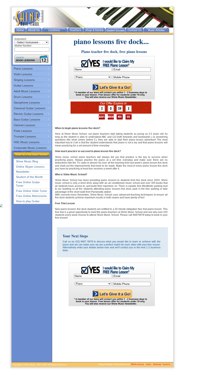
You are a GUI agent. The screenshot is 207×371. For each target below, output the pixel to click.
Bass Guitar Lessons (27, 119)
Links (148, 364)
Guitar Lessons (23, 85)
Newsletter (23, 171)
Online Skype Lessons (30, 166)
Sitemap (157, 364)
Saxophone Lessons (27, 102)
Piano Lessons (23, 68)
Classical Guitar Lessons (29, 108)
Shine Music (18, 151)
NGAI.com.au (137, 364)
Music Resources (156, 30)
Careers (166, 364)
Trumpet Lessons (25, 136)
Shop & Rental (94, 30)
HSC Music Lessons (26, 142)
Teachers (75, 30)
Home (20, 30)
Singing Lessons (24, 79)
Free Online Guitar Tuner (28, 184)
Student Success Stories (115, 30)
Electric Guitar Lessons (28, 113)
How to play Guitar (28, 201)
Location (54, 30)
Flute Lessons (23, 130)
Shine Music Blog (27, 161)
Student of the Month (29, 177)
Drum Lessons (23, 96)
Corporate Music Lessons (30, 147)
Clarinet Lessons (24, 125)
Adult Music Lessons (27, 91)
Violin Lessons (23, 74)
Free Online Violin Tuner (31, 190)
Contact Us (135, 30)
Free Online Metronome (31, 196)
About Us (34, 30)
